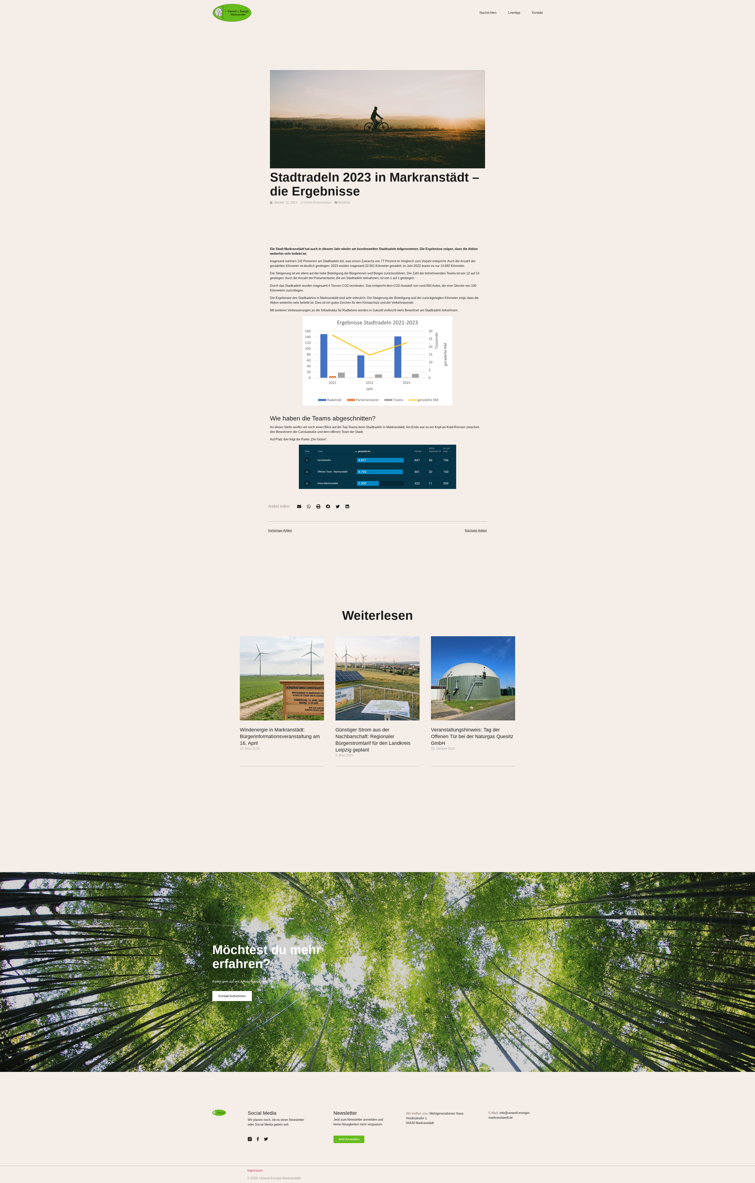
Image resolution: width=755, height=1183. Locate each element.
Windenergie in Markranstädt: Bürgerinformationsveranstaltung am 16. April (280, 736)
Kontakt (537, 12)
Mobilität (344, 202)
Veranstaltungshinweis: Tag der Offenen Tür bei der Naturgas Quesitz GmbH (472, 736)
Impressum (255, 1170)
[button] (299, 506)
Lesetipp (514, 12)
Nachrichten (488, 12)
